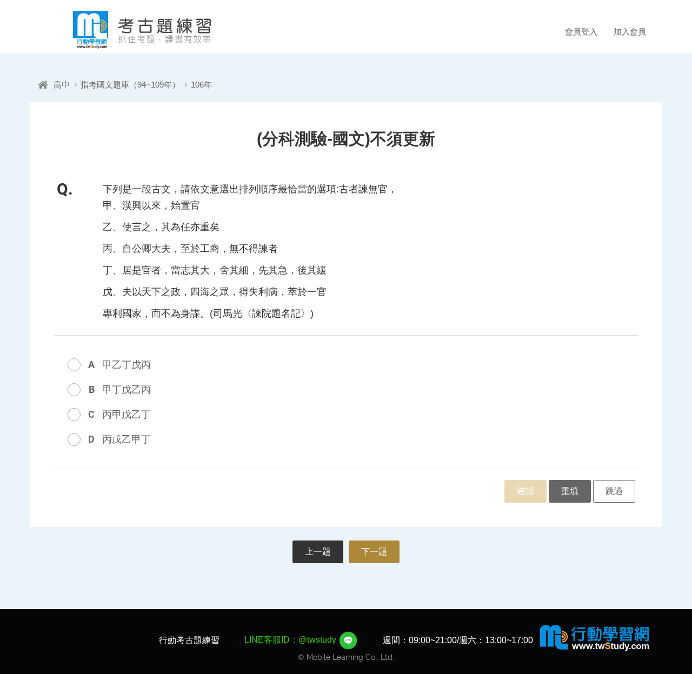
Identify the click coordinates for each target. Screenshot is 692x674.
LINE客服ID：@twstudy (291, 639)
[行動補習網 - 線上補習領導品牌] (594, 637)
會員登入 (581, 31)
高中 (62, 84)
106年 (201, 84)
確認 (525, 491)
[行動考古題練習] (127, 30)
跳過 (614, 491)
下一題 (374, 551)
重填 (569, 491)
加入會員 (630, 31)
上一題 (318, 551)
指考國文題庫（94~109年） (130, 84)
